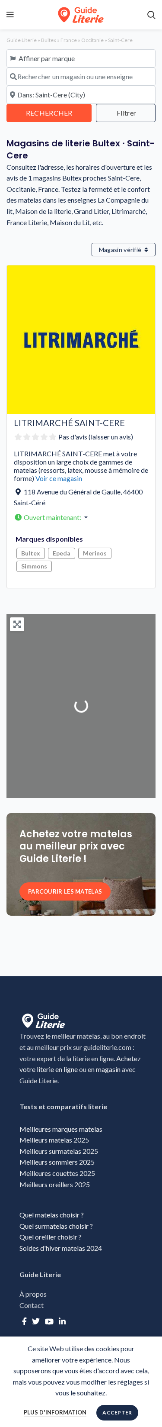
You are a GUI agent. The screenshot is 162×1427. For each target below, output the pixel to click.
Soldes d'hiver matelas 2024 (60, 1248)
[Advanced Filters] (126, 113)
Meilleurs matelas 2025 (54, 1140)
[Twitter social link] (35, 1321)
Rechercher (59, 112)
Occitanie (92, 40)
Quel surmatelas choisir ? (56, 1226)
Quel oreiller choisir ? (51, 1237)
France (68, 40)
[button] (83, 517)
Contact (31, 1305)
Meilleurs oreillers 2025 (54, 1184)
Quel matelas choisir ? (51, 1215)
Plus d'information (55, 1412)
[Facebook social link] (24, 1321)
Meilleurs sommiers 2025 (57, 1162)
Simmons (34, 566)
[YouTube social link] (49, 1321)
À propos (33, 1294)
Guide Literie (21, 40)
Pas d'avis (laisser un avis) (95, 437)
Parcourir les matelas (65, 891)
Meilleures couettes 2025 (57, 1173)
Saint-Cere (120, 40)
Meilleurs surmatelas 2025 (58, 1151)
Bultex (48, 40)
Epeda (61, 553)
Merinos (95, 553)
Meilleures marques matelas (60, 1129)
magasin (108, 1069)
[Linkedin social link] (62, 1321)
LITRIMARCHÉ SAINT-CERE (69, 422)
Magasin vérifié (121, 249)
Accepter (117, 1412)
